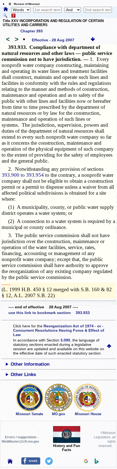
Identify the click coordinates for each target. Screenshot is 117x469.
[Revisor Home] (10, 462)
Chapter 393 (31, 31)
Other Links (23, 374)
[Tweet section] (49, 463)
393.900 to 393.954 (23, 175)
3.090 (65, 340)
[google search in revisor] (86, 461)
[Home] (5, 9)
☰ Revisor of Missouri (23, 3)
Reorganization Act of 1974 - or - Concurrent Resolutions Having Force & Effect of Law (58, 330)
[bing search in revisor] (96, 462)
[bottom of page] (93, 40)
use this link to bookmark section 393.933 (49, 312)
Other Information (30, 364)
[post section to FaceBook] (30, 463)
